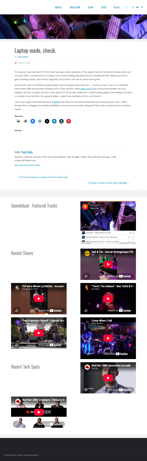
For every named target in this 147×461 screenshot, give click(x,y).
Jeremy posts (86, 89)
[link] (127, 7)
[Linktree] (142, 7)
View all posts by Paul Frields (28, 165)
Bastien (57, 102)
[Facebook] (133, 7)
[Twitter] (137, 7)
